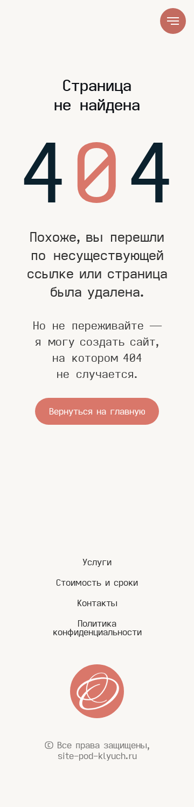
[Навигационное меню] (173, 21)
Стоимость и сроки (97, 582)
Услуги (97, 562)
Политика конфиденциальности (97, 627)
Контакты (97, 603)
